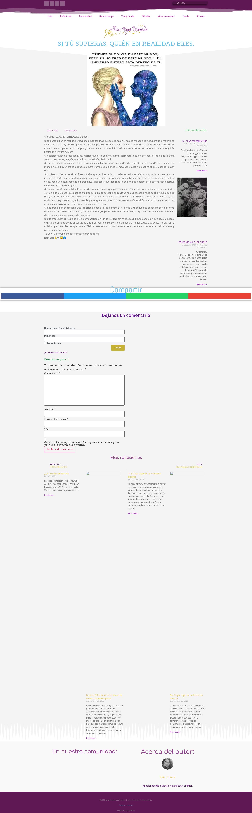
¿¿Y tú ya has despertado (194, 140)
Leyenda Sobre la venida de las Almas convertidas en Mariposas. (104, 696)
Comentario (52, 373)
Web (46, 429)
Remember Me (53, 343)
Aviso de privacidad (126, 805)
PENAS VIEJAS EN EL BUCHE (192, 242)
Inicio (50, 16)
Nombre (50, 409)
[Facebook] (46, 3)
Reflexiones (65, 16)
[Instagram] (52, 3)
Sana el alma (85, 16)
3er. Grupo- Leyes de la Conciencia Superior (186, 696)
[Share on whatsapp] (157, 296)
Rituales (146, 16)
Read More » (202, 171)
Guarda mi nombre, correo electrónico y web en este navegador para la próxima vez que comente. (82, 443)
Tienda (185, 16)
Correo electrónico (56, 419)
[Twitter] (57, 3)
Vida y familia (127, 16)
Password (49, 336)
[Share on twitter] (95, 296)
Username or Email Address (59, 328)
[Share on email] (219, 296)
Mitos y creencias (166, 16)
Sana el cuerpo (106, 16)
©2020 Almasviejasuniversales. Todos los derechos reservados (126, 800)
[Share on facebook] (32, 296)
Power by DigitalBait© (126, 810)
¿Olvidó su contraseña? (55, 352)
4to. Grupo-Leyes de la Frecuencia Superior (144, 475)
